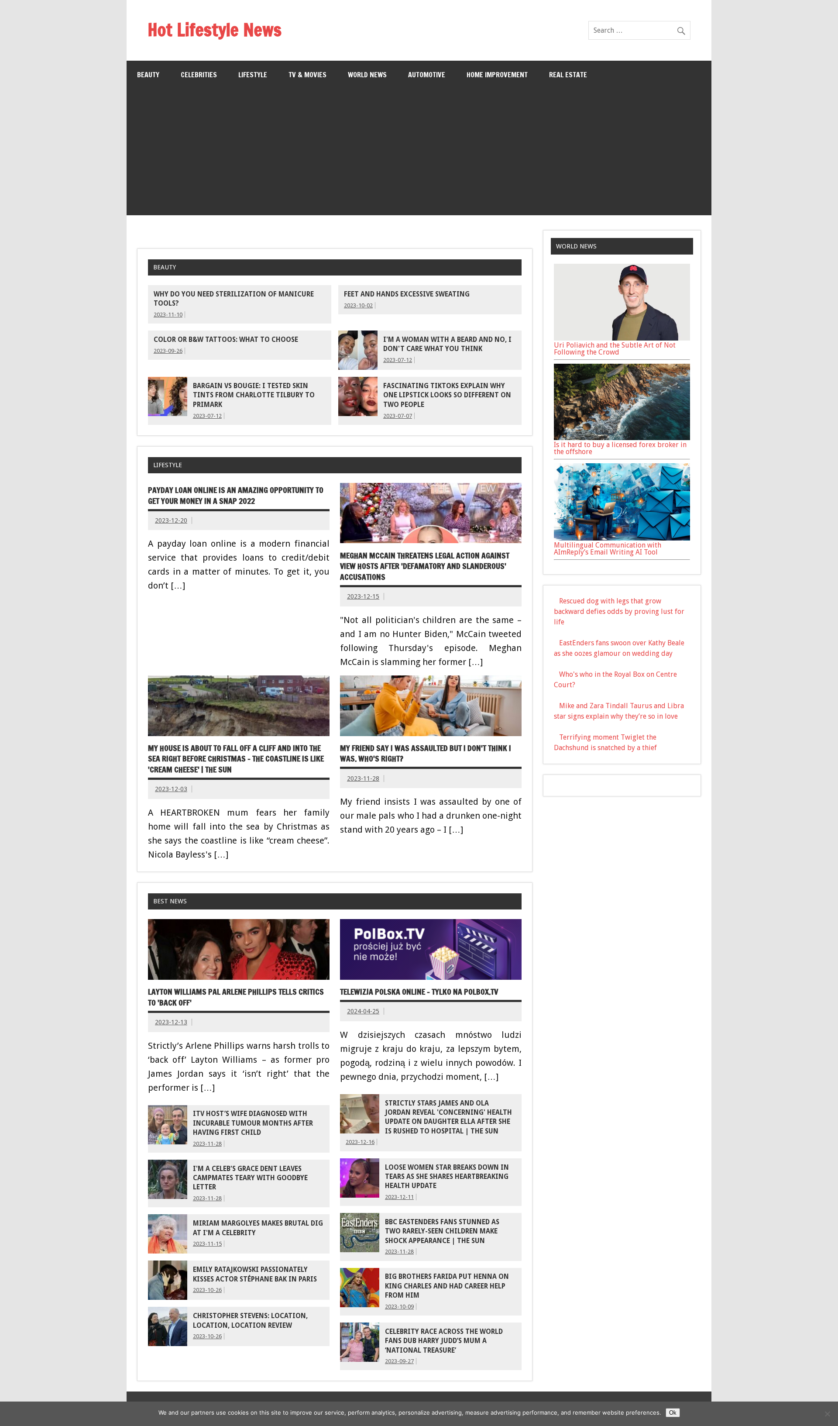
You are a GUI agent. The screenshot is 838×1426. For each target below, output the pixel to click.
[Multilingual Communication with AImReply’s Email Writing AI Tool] (622, 538)
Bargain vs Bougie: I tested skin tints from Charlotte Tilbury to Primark (254, 395)
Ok (673, 1412)
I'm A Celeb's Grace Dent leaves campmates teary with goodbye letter (250, 1178)
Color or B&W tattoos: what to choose (226, 340)
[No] (827, 1413)
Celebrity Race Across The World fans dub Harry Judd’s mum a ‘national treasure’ (444, 1341)
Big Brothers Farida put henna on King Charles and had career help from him (447, 1286)
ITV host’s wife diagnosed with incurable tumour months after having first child (253, 1123)
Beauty (148, 74)
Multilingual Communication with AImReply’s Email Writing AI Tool (607, 548)
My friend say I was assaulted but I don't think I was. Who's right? (425, 754)
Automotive (426, 74)
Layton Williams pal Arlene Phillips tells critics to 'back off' (236, 997)
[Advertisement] (419, 154)
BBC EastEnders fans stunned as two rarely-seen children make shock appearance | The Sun (442, 1231)
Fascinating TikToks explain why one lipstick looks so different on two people (447, 395)
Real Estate (568, 74)
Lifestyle (252, 74)
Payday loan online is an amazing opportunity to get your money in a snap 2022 (235, 495)
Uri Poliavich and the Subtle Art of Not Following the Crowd (615, 348)
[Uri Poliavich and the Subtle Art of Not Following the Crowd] (622, 338)
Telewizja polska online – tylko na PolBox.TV (419, 991)
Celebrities (199, 74)
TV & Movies (307, 74)
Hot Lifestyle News (215, 29)
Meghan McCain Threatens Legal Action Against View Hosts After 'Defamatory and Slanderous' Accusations (424, 566)
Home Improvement (497, 74)
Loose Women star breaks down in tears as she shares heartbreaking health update (447, 1177)
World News (367, 74)
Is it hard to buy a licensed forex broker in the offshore (620, 448)
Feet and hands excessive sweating (407, 294)
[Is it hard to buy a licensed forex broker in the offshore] (622, 438)
